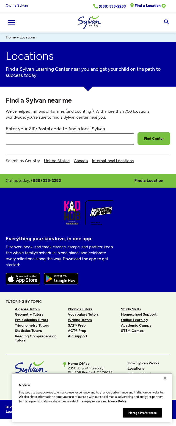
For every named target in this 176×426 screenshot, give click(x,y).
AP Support (77, 336)
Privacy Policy (116, 401)
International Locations (113, 160)
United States (56, 160)
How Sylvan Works (143, 363)
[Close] (165, 378)
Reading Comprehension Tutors (35, 338)
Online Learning (134, 320)
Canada (81, 160)
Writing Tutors (80, 320)
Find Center (154, 138)
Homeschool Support (139, 314)
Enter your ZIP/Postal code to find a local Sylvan (55, 128)
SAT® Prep (77, 325)
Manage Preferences (142, 413)
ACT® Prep (77, 330)
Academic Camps (136, 325)
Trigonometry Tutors (32, 325)
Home (11, 37)
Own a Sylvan (17, 5)
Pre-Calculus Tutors (31, 320)
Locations (136, 368)
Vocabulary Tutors (83, 314)
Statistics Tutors (28, 330)
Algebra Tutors (27, 309)
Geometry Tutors (29, 314)
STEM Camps (132, 330)
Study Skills (131, 309)
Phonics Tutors (80, 309)
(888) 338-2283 (46, 180)
